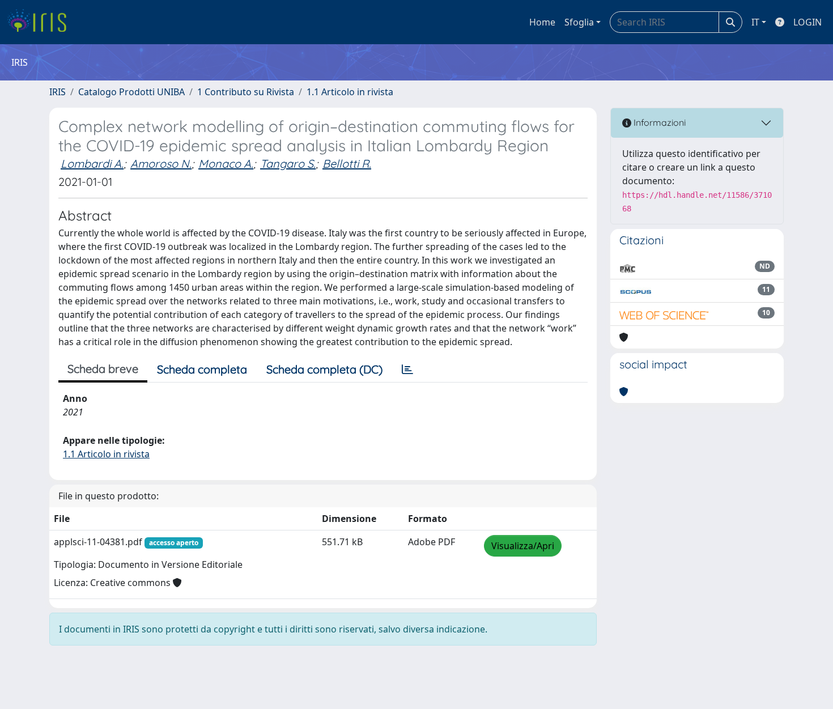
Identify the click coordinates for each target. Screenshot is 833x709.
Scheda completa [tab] (202, 369)
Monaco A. (225, 163)
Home (542, 22)
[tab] (407, 369)
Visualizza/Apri (522, 546)
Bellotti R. (346, 163)
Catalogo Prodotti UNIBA (131, 92)
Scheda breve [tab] (102, 369)
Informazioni (658, 122)
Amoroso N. (161, 163)
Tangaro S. (288, 163)
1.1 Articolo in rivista (350, 92)
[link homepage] (41, 22)
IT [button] (755, 22)
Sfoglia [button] (579, 22)
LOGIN (807, 22)
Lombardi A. (92, 163)
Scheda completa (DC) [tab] (324, 369)
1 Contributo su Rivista (245, 92)
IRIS (57, 92)
